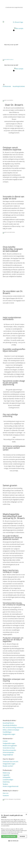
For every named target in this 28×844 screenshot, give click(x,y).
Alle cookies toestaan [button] (9, 836)
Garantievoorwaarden (9, 750)
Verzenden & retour (9, 748)
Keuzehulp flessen (8, 723)
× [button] (26, 814)
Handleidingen (7, 732)
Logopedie (6, 775)
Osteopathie (6, 777)
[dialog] (14, 828)
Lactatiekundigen (8, 779)
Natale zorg (6, 773)
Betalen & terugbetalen (10, 746)
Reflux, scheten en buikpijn (11, 730)
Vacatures (6, 795)
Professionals (7, 86)
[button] (14, 841)
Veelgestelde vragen (9, 734)
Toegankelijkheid (8, 755)
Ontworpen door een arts (10, 761)
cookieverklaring (14, 833)
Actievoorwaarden (8, 752)
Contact (5, 741)
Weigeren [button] (22, 836)
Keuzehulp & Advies (19, 86)
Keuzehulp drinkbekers (10, 725)
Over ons (5, 793)
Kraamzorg (6, 782)
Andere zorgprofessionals (10, 786)
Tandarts (5, 784)
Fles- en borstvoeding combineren (13, 727)
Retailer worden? (8, 766)
